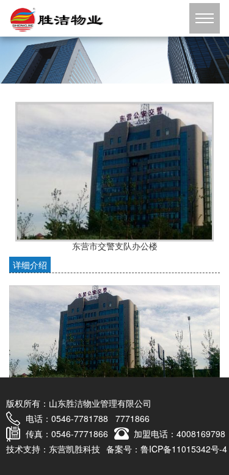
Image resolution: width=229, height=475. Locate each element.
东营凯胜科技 (74, 449)
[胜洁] (114, 58)
